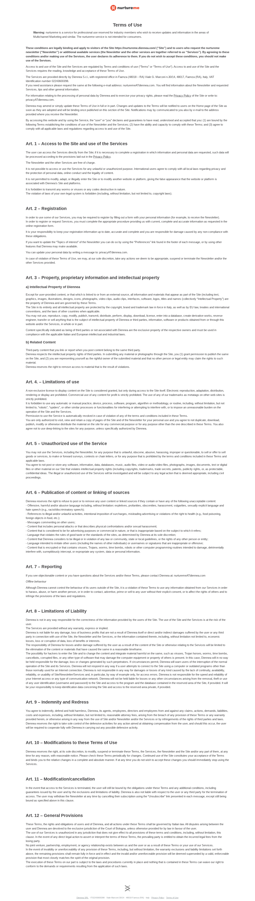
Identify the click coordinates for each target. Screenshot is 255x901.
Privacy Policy (182, 95)
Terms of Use (172, 898)
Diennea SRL (82, 898)
